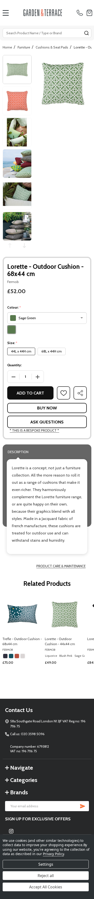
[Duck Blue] (11, 656)
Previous (10, 245)
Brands (19, 792)
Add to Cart (30, 393)
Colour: (14, 307)
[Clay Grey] (22, 656)
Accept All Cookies (45, 887)
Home (7, 47)
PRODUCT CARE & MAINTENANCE (61, 566)
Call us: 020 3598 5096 (27, 734)
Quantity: (14, 365)
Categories (23, 779)
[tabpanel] (22, 639)
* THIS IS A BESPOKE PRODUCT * (34, 430)
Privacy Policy (53, 853)
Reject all (46, 875)
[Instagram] (11, 831)
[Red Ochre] (17, 656)
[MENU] (6, 13)
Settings (45, 864)
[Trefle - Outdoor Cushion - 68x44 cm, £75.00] (22, 614)
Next (24, 245)
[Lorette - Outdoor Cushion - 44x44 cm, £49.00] (64, 614)
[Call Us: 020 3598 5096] (81, 13)
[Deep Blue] (5, 656)
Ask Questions (47, 422)
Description (18, 452)
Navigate (21, 767)
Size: (12, 343)
